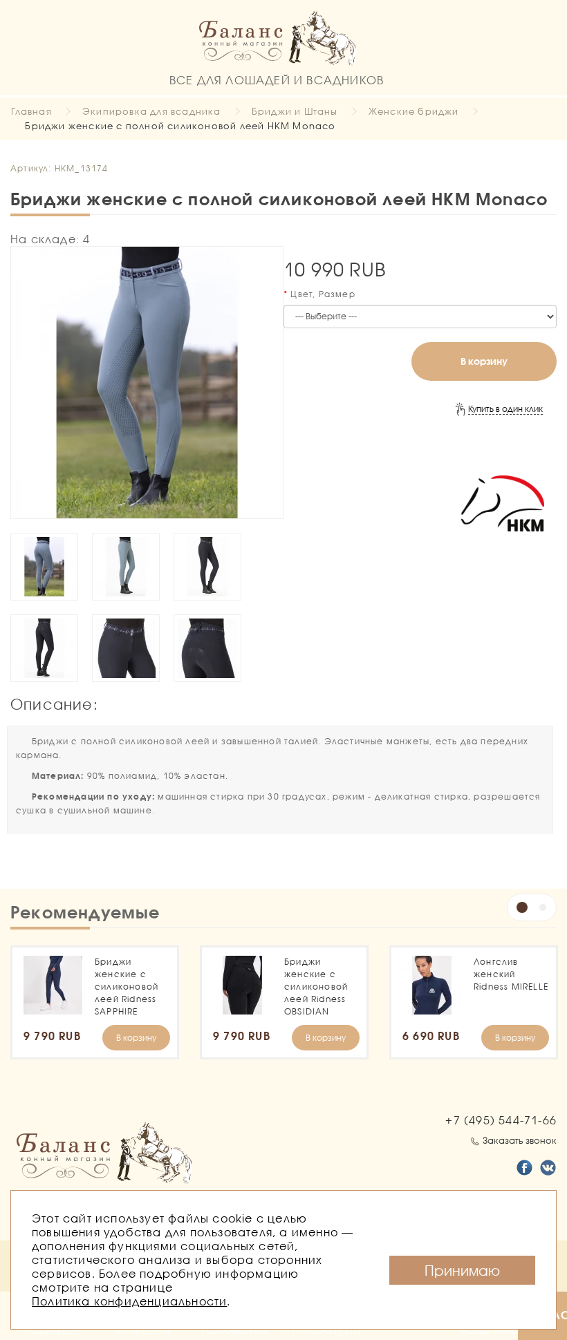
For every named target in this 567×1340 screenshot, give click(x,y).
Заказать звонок (520, 1140)
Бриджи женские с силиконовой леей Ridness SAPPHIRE (126, 986)
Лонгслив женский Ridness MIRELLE (511, 974)
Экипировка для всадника (151, 111)
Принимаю (462, 1270)
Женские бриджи (414, 111)
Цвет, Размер (322, 294)
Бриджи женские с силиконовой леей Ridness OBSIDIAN (316, 986)
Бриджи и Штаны (295, 111)
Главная (31, 111)
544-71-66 (501, 1119)
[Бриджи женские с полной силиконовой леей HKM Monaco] (147, 382)
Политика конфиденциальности (129, 1301)
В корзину (484, 361)
